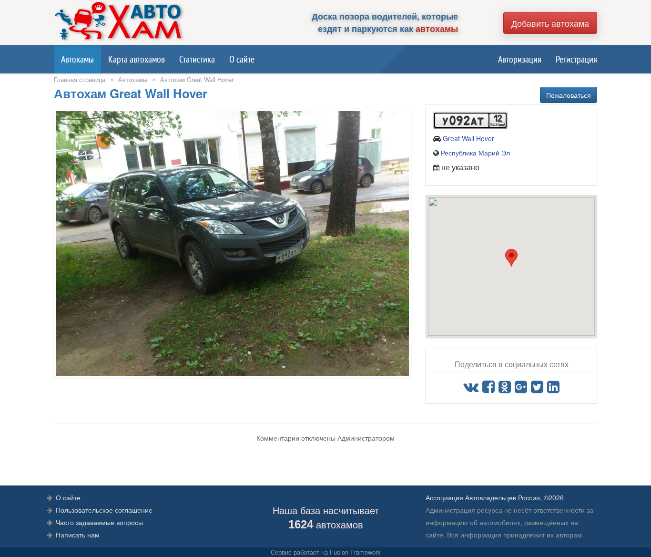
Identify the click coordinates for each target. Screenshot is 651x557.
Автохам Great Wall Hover (197, 79)
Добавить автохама (550, 23)
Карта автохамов (136, 59)
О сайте (241, 59)
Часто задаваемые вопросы (99, 522)
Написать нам (78, 534)
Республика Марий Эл (475, 152)
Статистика (197, 59)
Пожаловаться (568, 95)
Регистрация (576, 59)
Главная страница (79, 79)
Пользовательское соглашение (104, 510)
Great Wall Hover (468, 138)
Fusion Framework (355, 552)
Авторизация (519, 59)
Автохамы (77, 59)
